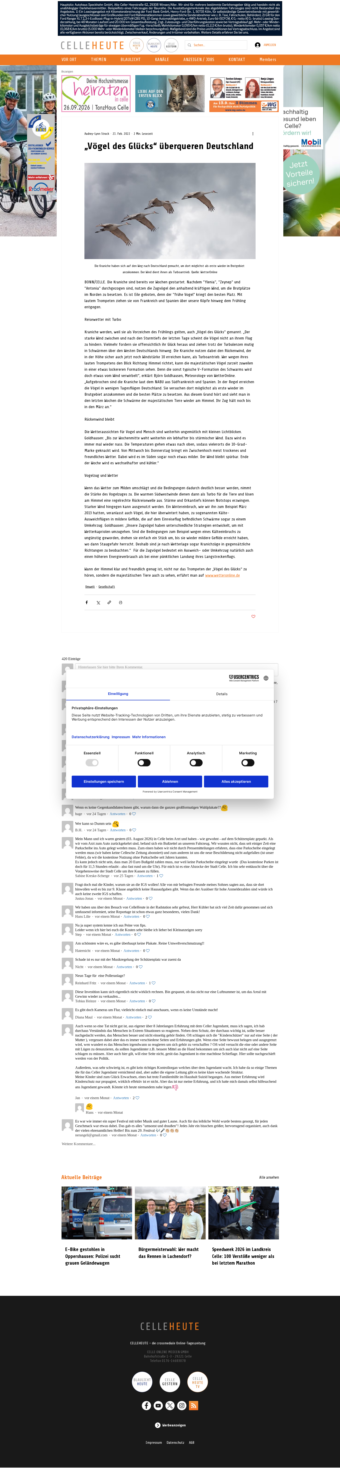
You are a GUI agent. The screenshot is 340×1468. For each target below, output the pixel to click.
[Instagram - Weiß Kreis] (181, 1405)
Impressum (154, 1442)
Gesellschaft (107, 586)
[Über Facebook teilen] (86, 602)
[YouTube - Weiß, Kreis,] (158, 1405)
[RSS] (193, 1405)
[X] (170, 1405)
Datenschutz (175, 1442)
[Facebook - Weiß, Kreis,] (146, 1405)
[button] (163, 60)
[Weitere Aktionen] (253, 133)
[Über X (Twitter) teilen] (98, 602)
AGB (191, 1442)
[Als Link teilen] (109, 602)
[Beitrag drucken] (120, 602)
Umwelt (90, 586)
